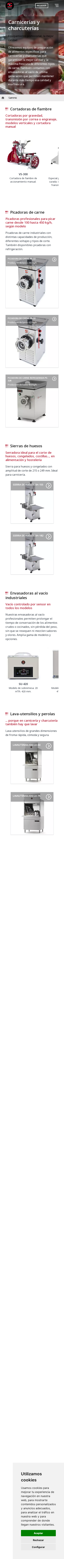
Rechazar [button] (38, 1540)
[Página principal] (9, 5)
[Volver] (52, 5)
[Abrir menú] (57, 5)
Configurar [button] (38, 1547)
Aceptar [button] (38, 1533)
